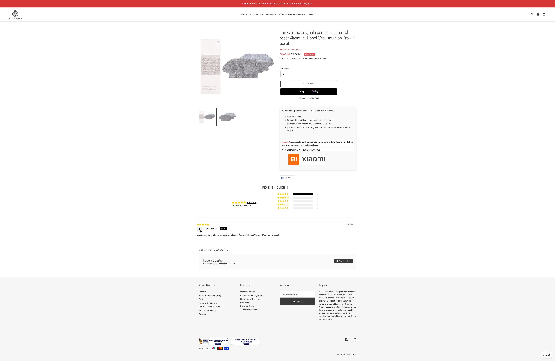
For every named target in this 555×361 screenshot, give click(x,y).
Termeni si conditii (248, 310)
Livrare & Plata (247, 306)
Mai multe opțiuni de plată (308, 98)
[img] (203, 224)
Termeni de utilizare (208, 303)
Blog (201, 299)
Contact (202, 292)
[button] (283, 194)
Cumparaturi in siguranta (251, 295)
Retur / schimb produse (209, 307)
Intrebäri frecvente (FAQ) (210, 295)
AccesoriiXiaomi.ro (349, 354)
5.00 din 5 (251, 202)
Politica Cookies (247, 292)
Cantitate (284, 68)
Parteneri (203, 314)
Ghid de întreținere (207, 310)
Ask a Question (345, 261)
